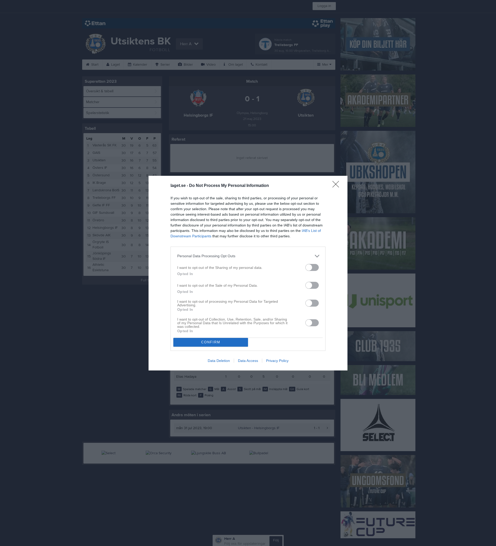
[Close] (337, 186)
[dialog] (248, 273)
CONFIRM (210, 342)
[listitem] (248, 256)
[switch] (312, 267)
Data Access (248, 361)
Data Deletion (219, 361)
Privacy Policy (277, 361)
